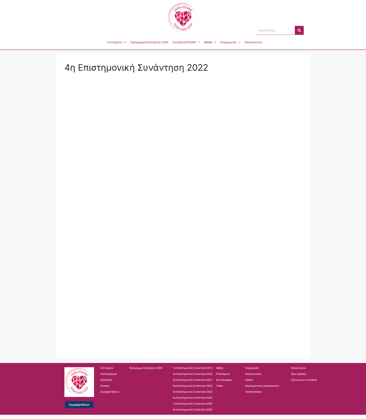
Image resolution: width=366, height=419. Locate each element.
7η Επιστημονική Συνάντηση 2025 (192, 403)
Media (208, 42)
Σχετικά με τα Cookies (304, 379)
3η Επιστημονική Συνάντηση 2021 (192, 379)
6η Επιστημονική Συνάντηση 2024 (192, 397)
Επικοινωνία (253, 42)
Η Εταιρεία (114, 42)
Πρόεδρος (106, 379)
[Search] (299, 30)
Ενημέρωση (228, 42)
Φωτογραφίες (224, 379)
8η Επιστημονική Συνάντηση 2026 (192, 409)
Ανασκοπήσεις (253, 391)
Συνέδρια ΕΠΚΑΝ (184, 42)
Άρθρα (249, 379)
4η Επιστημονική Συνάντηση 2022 (192, 385)
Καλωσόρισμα (108, 374)
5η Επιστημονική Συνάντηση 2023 (192, 391)
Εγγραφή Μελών (109, 391)
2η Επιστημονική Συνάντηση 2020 (192, 374)
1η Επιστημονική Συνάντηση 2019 (192, 368)
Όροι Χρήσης (298, 374)
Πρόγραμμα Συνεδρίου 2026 (149, 42)
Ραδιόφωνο (223, 374)
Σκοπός (104, 385)
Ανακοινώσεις (253, 374)
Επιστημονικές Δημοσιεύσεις (262, 385)
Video (219, 385)
